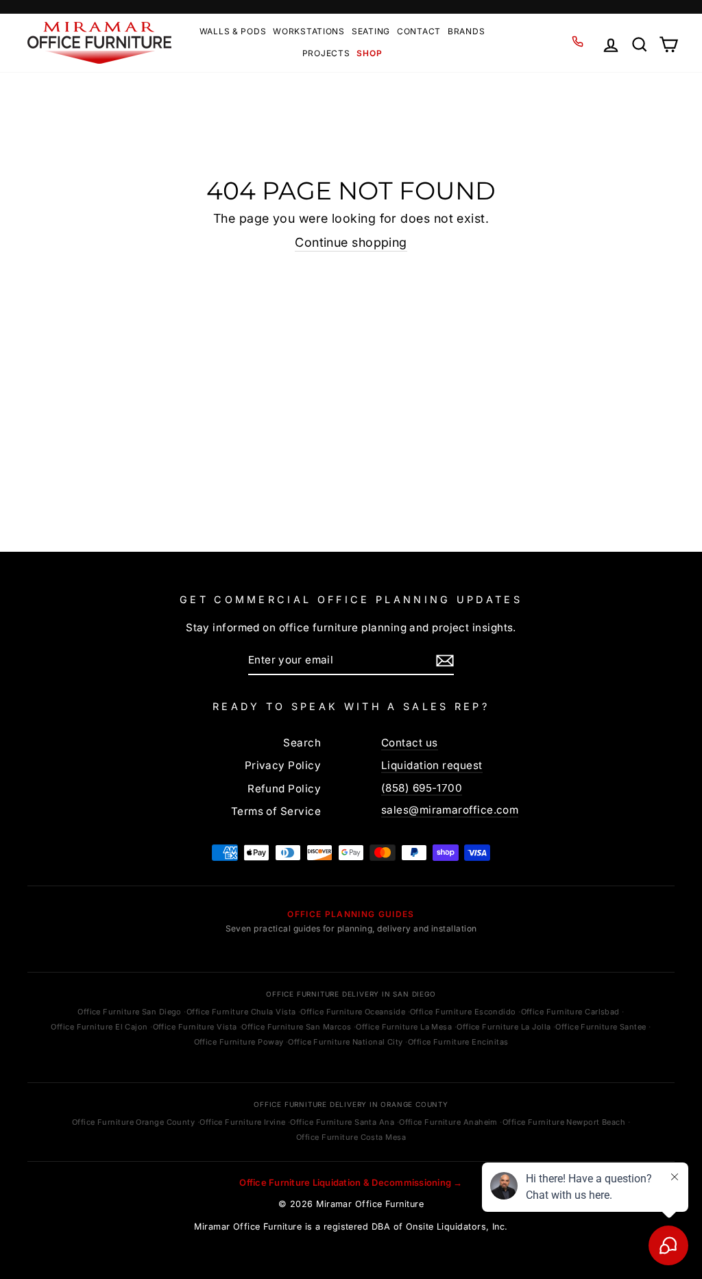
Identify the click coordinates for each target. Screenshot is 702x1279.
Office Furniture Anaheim (448, 1122)
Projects (326, 53)
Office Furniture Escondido (463, 1011)
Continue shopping (351, 242)
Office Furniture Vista (195, 1027)
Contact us (409, 742)
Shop (369, 53)
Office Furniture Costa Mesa (351, 1137)
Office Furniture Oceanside (352, 1011)
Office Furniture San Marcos (296, 1027)
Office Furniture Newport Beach (564, 1122)
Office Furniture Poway (239, 1042)
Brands (466, 31)
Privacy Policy (283, 765)
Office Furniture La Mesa (404, 1027)
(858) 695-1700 (421, 787)
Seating (371, 31)
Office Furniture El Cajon (99, 1027)
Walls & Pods (233, 31)
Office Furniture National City (345, 1042)
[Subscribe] (445, 660)
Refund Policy (284, 788)
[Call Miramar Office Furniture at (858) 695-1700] (577, 42)
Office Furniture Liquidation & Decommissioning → (350, 1182)
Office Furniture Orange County (133, 1122)
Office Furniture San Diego (129, 1011)
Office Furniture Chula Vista (241, 1011)
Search (302, 742)
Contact (419, 31)
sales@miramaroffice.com (449, 809)
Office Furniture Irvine (242, 1122)
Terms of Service (276, 811)
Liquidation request (432, 765)
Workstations (309, 31)
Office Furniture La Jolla (503, 1027)
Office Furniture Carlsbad (570, 1011)
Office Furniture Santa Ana (342, 1122)
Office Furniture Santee (600, 1027)
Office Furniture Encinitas (458, 1042)
